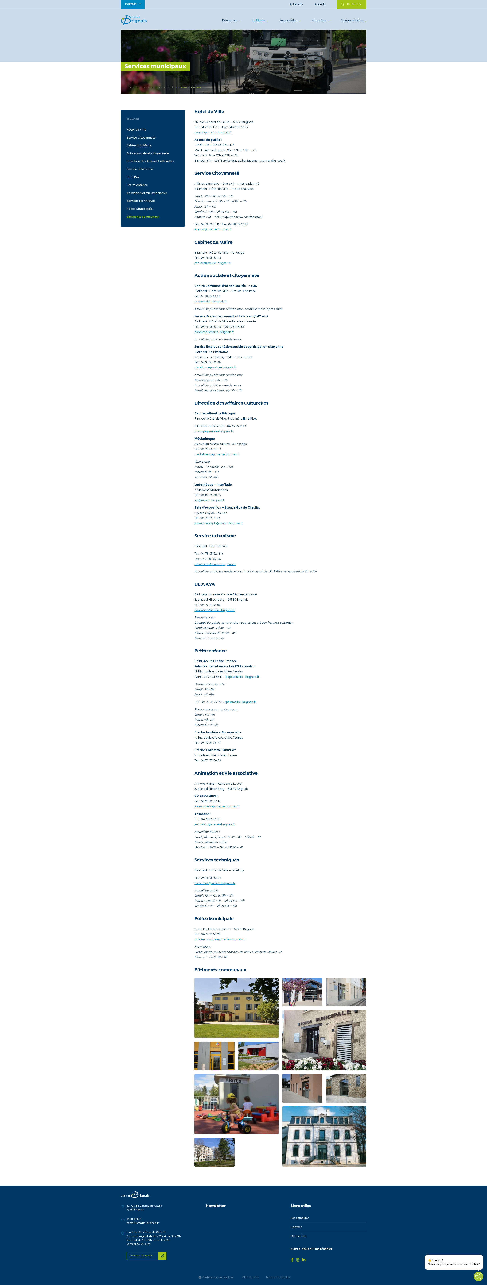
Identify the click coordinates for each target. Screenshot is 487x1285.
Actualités (296, 4)
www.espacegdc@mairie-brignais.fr (218, 523)
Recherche (354, 4)
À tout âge (319, 20)
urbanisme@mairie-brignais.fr (215, 564)
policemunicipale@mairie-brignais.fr (219, 939)
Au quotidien (288, 20)
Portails (131, 4)
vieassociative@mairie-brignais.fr (217, 806)
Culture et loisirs (352, 20)
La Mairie (258, 20)
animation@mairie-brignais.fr (214, 824)
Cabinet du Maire (139, 145)
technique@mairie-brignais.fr (214, 883)
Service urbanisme (140, 169)
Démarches (230, 20)
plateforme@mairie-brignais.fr (215, 367)
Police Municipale (140, 209)
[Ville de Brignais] (134, 20)
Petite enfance (137, 185)
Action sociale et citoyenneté (148, 153)
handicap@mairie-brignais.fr (214, 332)
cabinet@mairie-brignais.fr (212, 263)
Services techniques (141, 201)
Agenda (319, 4)
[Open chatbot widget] (478, 1276)
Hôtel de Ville (136, 130)
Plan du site (250, 1277)
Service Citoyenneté (141, 138)
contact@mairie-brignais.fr (213, 132)
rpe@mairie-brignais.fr (240, 702)
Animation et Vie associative (147, 193)
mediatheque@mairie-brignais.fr (217, 454)
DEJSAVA (133, 177)
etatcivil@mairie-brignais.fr (213, 229)
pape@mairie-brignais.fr (242, 677)
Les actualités (300, 1218)
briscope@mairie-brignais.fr (213, 431)
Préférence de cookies (217, 1277)
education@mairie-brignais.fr (214, 610)
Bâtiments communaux (143, 217)
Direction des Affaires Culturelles (150, 161)
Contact (296, 1227)
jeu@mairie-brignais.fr (209, 500)
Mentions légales (278, 1277)
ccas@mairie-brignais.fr (210, 301)
